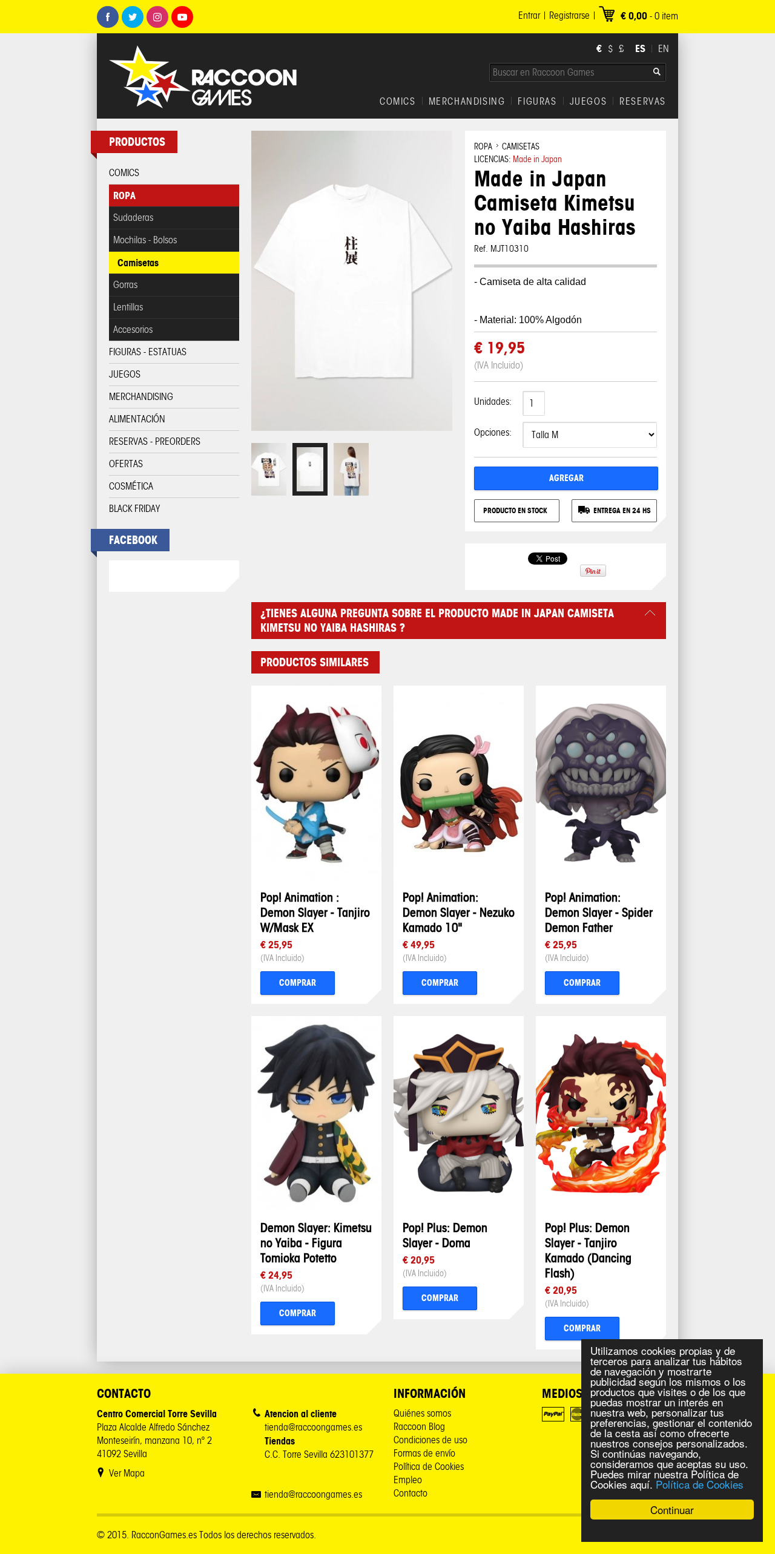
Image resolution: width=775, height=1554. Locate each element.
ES (640, 48)
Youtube (182, 17)
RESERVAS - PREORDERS (154, 441)
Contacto (410, 1493)
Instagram (157, 17)
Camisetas (138, 263)
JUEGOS (588, 102)
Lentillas (128, 307)
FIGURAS (537, 102)
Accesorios (133, 329)
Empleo (408, 1480)
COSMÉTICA (131, 486)
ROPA (124, 195)
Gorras (125, 284)
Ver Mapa (127, 1473)
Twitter (132, 17)
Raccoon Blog (419, 1426)
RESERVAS (642, 102)
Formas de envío (424, 1453)
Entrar (529, 15)
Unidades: (493, 401)
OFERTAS (126, 464)
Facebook (108, 17)
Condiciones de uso (430, 1440)
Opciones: (493, 432)
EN (663, 48)
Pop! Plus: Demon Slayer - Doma (445, 1235)
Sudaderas (133, 217)
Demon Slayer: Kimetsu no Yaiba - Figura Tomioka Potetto (316, 1242)
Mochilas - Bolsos (145, 240)
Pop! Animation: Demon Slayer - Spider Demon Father (599, 912)
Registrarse (569, 15)
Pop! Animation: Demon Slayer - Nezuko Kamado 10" (459, 912)
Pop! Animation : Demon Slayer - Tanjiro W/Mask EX (315, 912)
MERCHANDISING (467, 102)
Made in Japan (537, 159)
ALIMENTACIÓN (137, 419)
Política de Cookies (700, 1484)
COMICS (398, 102)
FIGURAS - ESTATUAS (147, 352)
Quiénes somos (422, 1413)
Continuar (672, 1509)
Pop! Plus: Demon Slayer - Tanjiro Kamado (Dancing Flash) (588, 1250)
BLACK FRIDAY (134, 508)
